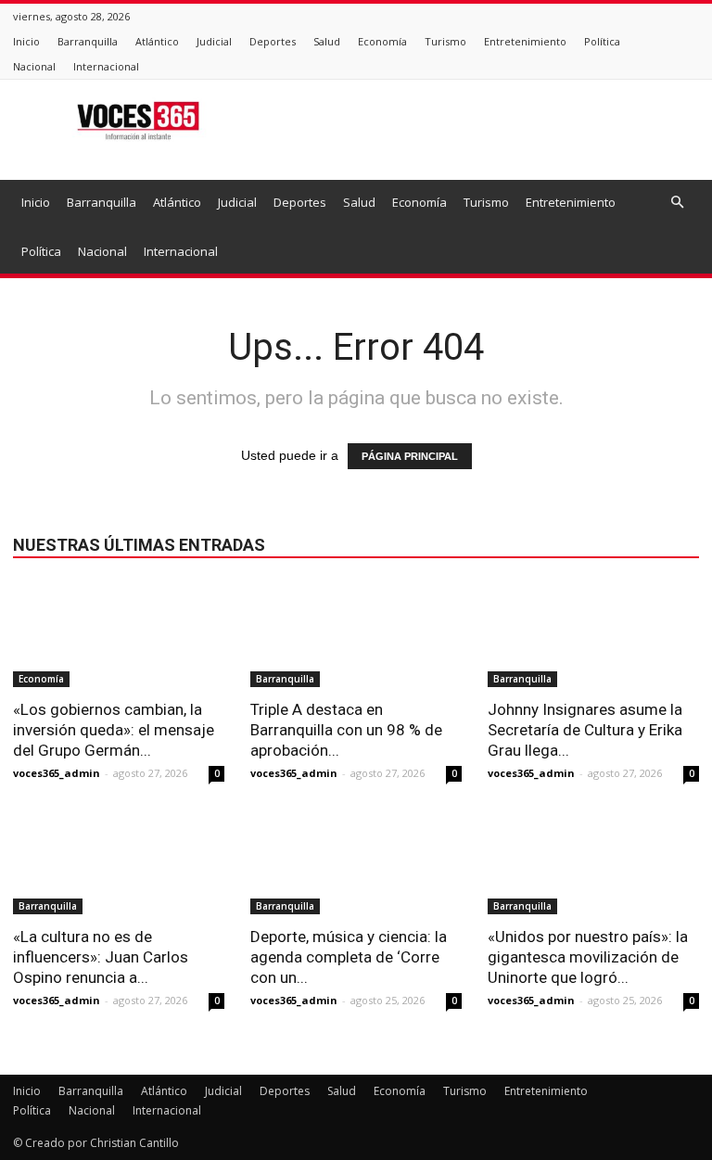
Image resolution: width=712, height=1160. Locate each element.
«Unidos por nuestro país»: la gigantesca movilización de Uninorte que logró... (588, 957)
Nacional (34, 66)
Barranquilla (87, 41)
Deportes (272, 41)
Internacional (106, 66)
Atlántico (157, 41)
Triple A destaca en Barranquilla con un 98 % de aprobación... (346, 729)
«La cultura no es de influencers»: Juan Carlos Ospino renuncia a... (100, 957)
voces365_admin (56, 773)
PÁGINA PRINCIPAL (410, 456)
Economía (382, 41)
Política (602, 41)
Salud (326, 41)
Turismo (445, 41)
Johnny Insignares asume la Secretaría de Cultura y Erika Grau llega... (585, 729)
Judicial (214, 41)
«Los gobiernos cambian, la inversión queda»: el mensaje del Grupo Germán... (113, 729)
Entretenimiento (525, 41)
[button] (677, 202)
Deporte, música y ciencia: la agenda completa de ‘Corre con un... (348, 957)
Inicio (26, 41)
